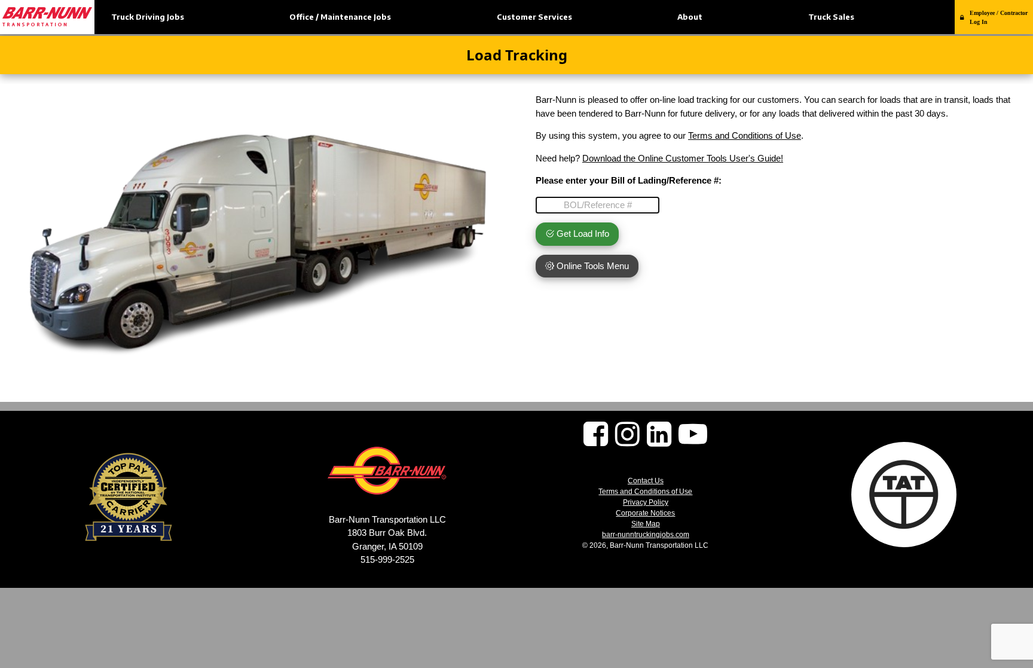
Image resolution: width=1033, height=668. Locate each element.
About (689, 17)
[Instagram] (627, 441)
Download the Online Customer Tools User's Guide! (682, 158)
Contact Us (646, 481)
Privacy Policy (645, 502)
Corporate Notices (645, 513)
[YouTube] (693, 441)
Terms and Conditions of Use (744, 135)
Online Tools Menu (591, 266)
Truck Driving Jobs (147, 17)
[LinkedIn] (659, 441)
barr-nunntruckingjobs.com (645, 534)
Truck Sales (831, 17)
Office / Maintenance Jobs (340, 17)
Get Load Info (581, 233)
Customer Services (534, 17)
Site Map (645, 524)
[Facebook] (595, 441)
